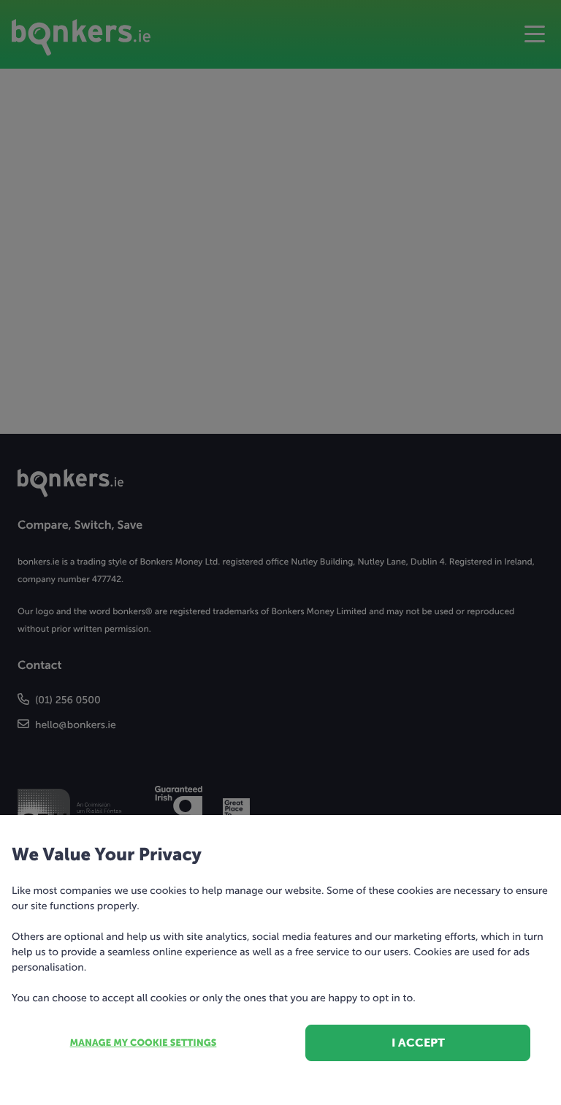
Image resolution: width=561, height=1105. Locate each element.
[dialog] (280, 552)
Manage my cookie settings (143, 1043)
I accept (418, 1042)
